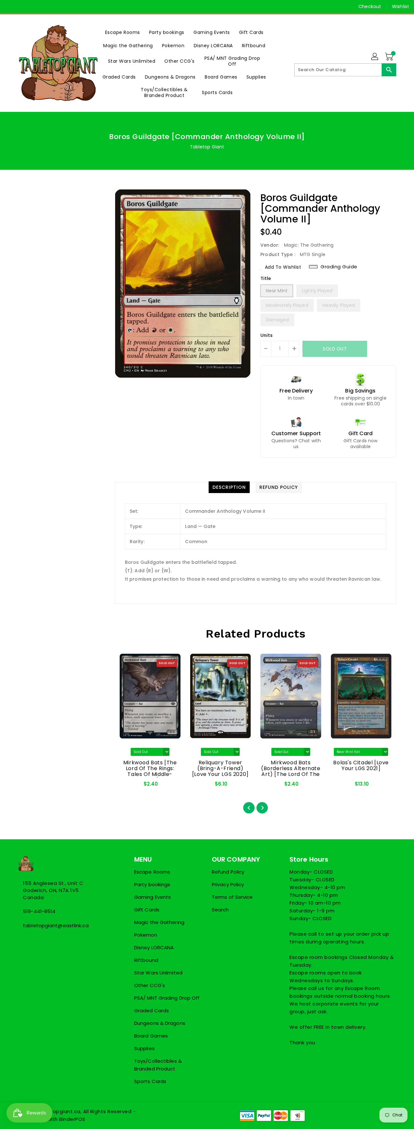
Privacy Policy (228, 884)
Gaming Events (152, 897)
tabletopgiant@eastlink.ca (56, 925)
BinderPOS (72, 1119)
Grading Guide (339, 266)
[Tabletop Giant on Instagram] (35, 6)
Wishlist (400, 6)
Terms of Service (232, 897)
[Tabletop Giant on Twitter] (22, 6)
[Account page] (375, 56)
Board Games (151, 1035)
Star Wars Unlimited (158, 972)
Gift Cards (146, 909)
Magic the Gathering (159, 922)
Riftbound (146, 960)
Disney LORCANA (154, 947)
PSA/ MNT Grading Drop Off (167, 998)
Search (220, 909)
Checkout (369, 6)
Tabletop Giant (207, 147)
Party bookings (152, 884)
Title (265, 278)
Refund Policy (228, 871)
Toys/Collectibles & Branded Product (158, 1065)
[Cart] (389, 56)
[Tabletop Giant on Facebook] (10, 6)
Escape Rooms (152, 871)
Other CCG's (149, 985)
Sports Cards (150, 1081)
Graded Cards (151, 1010)
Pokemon (145, 934)
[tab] (229, 487)
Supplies (144, 1048)
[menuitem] (122, 32)
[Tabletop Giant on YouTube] (47, 6)
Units (266, 335)
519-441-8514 (39, 911)
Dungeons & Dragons (159, 1023)
